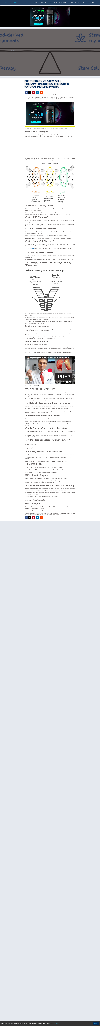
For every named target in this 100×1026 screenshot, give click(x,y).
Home (35, 2)
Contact (92, 2)
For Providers (75, 2)
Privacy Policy (55, 1023)
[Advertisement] (50, 147)
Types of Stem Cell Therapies (58, 2)
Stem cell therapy (29, 248)
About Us (43, 2)
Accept (96, 1023)
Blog (84, 2)
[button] (26, 92)
